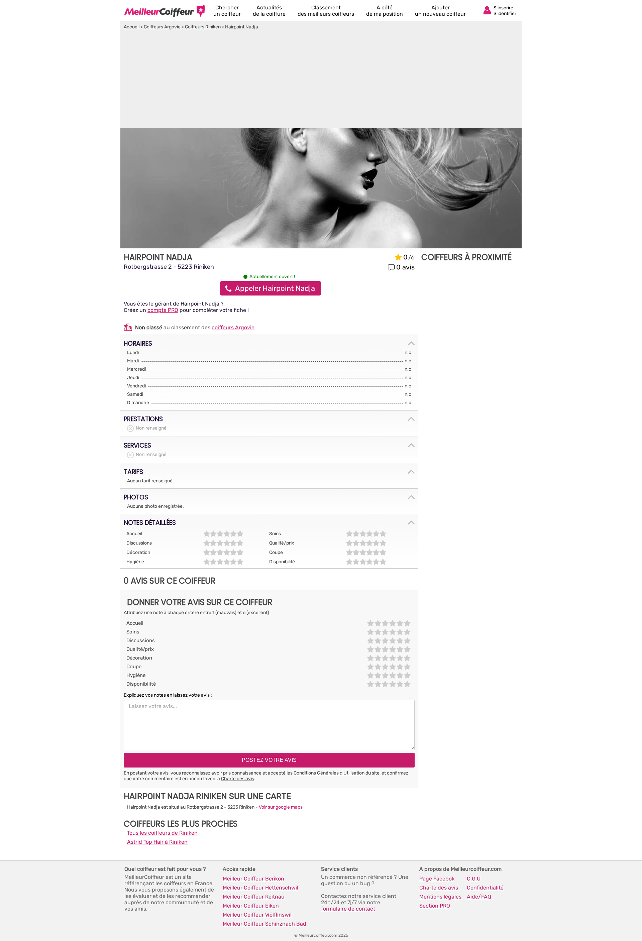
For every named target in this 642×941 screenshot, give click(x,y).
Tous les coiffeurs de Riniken (162, 833)
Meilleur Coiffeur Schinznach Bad (264, 924)
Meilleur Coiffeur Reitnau (254, 897)
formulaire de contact (348, 909)
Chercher (227, 10)
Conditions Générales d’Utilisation (329, 773)
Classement (326, 10)
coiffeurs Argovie (233, 327)
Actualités (269, 10)
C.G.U (473, 878)
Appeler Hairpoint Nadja (275, 288)
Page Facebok (436, 878)
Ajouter (440, 10)
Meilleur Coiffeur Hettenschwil (260, 888)
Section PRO (434, 906)
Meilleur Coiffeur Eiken (251, 906)
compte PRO (162, 310)
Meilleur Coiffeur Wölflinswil (257, 915)
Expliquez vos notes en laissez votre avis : (168, 695)
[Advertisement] (321, 80)
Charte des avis (237, 779)
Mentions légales (440, 897)
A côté (384, 10)
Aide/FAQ (479, 897)
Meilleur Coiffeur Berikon (253, 878)
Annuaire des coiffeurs (164, 10)
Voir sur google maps (281, 807)
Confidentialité (485, 888)
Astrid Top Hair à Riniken (157, 842)
